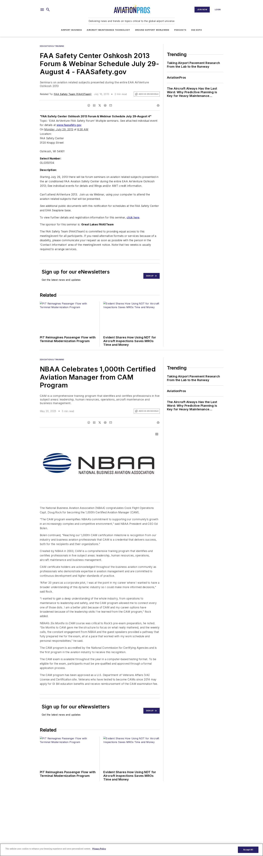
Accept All (248, 850)
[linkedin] (94, 105)
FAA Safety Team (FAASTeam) (72, 94)
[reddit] (105, 105)
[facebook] (88, 105)
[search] (48, 9)
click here (133, 217)
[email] (110, 105)
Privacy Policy (99, 849)
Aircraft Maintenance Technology (108, 30)
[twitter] (99, 105)
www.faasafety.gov (69, 125)
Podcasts (180, 30)
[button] (42, 9)
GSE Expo (196, 30)
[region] (131, 850)
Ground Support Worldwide (152, 30)
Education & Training (52, 46)
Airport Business (71, 30)
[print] (158, 105)
